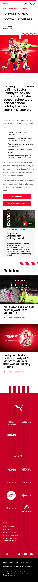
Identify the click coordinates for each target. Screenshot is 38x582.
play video (8, 211)
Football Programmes (15, 8)
